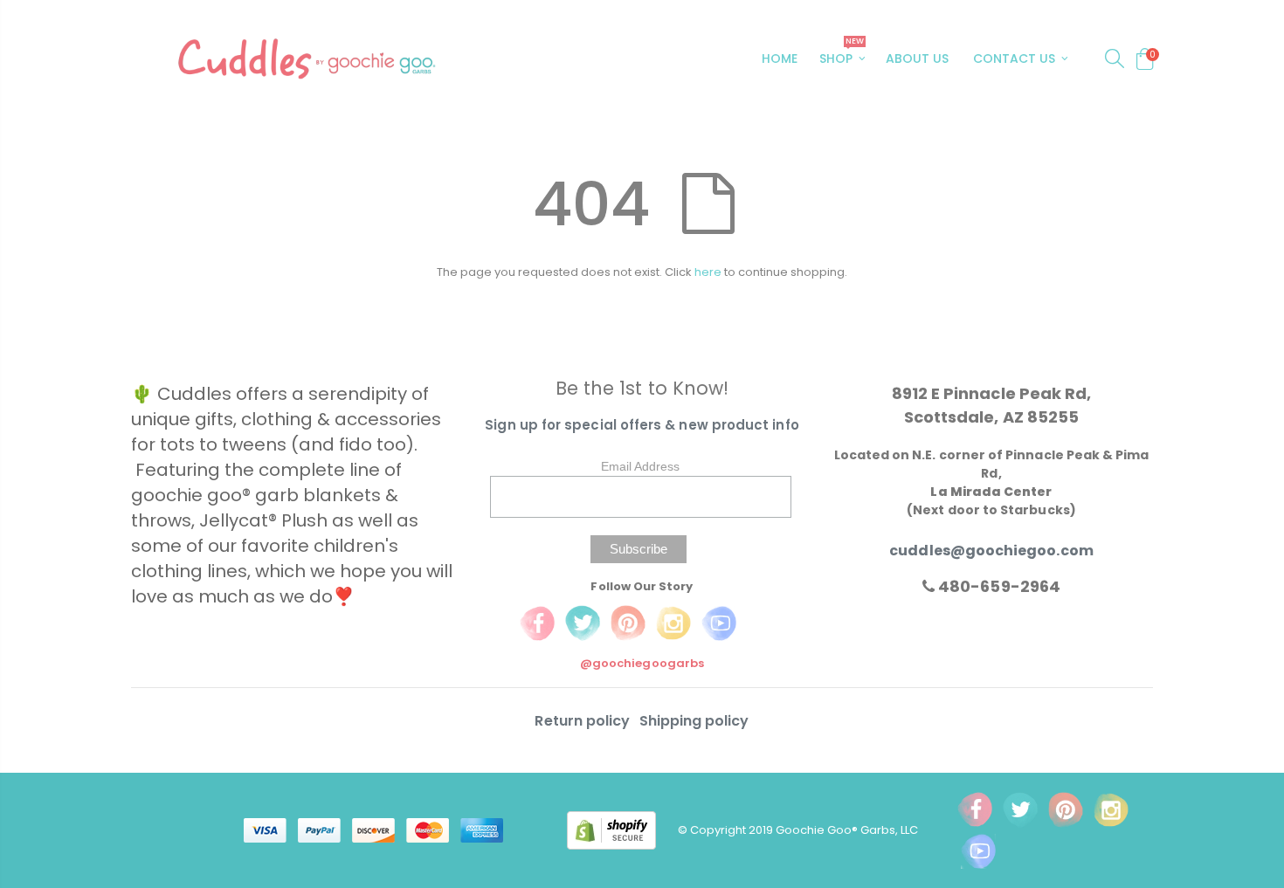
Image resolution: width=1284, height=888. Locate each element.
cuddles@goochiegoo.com (991, 550)
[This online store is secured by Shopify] (622, 829)
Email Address (640, 466)
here (707, 272)
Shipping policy (694, 721)
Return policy (584, 721)
